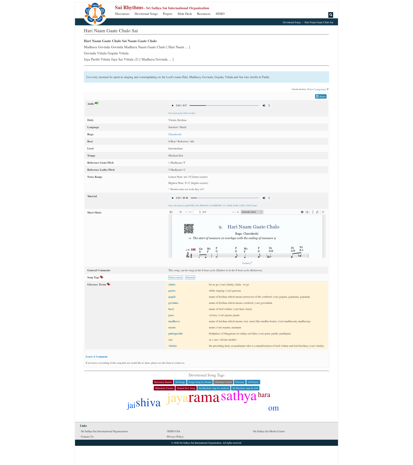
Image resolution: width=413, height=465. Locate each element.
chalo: (172, 284)
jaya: (171, 315)
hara (264, 394)
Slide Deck (185, 13)
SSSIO (220, 13)
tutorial (190, 277)
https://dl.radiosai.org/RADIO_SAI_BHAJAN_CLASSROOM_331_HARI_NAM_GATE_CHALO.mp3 (212, 205)
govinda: (173, 303)
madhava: (174, 321)
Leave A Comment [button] (96, 356)
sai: (170, 340)
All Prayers (253, 382)
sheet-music (176, 277)
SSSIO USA (173, 431)
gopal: (172, 297)
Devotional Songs (146, 13)
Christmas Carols (223, 382)
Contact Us (87, 436)
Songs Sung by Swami (200, 382)
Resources (204, 13)
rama (204, 396)
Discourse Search (163, 382)
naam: (172, 327)
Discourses (122, 13)
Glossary (239, 382)
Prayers (167, 13)
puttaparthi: (175, 333)
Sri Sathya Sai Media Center (269, 431)
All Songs (180, 382)
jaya (177, 396)
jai (131, 404)
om (273, 407)
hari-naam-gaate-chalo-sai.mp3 (181, 112)
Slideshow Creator (164, 388)
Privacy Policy (175, 436)
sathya (239, 394)
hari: (171, 309)
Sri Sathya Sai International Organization (104, 431)
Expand (246, 263)
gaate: (172, 290)
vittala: (172, 346)
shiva (148, 402)
